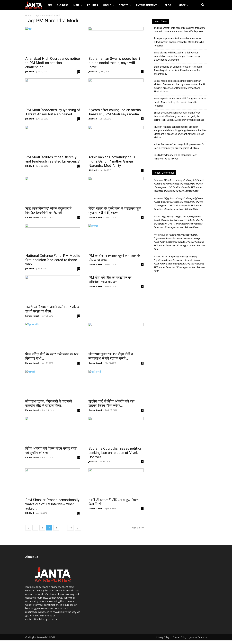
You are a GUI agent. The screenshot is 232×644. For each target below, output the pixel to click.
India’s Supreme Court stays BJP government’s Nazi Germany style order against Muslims (179, 146)
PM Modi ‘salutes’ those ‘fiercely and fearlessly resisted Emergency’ (52, 159)
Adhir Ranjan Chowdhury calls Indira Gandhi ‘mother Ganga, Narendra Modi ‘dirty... (111, 161)
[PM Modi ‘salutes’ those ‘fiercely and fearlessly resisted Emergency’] (52, 139)
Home (28, 15)
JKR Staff (29, 71)
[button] (203, 5)
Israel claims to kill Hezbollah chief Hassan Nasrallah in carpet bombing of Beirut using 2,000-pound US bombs (177, 56)
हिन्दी (50, 5)
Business (62, 5)
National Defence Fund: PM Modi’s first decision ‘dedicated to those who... (52, 260)
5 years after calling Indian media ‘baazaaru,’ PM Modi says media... (114, 112)
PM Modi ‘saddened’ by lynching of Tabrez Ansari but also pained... (52, 112)
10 (70, 527)
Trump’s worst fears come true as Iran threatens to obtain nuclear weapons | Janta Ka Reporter (180, 30)
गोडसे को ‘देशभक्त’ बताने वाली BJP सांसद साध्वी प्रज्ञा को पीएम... (52, 309)
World (107, 5)
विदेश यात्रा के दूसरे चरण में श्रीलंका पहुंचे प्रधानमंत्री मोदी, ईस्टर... (114, 210)
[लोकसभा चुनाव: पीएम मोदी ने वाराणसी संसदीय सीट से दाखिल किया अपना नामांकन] (52, 383)
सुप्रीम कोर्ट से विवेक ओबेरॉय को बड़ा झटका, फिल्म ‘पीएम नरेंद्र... (111, 403)
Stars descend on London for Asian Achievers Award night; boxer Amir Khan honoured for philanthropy (178, 70)
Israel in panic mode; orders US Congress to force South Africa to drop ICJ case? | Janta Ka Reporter (180, 102)
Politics (92, 5)
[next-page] (78, 527)
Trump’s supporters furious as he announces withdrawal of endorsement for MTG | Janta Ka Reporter (179, 42)
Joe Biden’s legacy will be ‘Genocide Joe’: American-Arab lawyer (175, 157)
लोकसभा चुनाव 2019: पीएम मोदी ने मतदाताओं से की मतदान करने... (110, 356)
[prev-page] (28, 527)
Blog (168, 5)
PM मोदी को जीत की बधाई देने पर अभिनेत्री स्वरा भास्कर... (109, 280)
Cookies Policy (179, 637)
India (76, 5)
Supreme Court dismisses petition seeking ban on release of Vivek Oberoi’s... (115, 452)
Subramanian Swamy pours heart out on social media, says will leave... (114, 63)
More (182, 5)
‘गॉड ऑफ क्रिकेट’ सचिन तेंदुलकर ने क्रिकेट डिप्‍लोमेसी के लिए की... (48, 210)
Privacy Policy (162, 637)
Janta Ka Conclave (198, 637)
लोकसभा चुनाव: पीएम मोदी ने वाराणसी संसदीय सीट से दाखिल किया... (48, 403)
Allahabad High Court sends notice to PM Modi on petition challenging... (52, 63)
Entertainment (146, 5)
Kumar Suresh (32, 217)
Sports (123, 5)
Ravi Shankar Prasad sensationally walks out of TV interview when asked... (52, 504)
